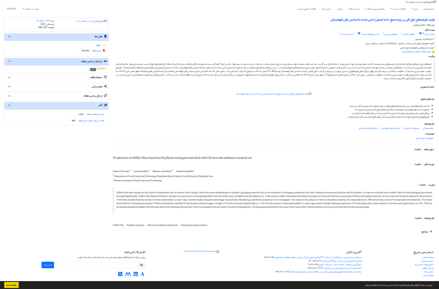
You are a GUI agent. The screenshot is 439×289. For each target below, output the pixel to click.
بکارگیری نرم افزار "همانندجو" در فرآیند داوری (339, 264)
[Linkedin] (135, 275)
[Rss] (120, 275)
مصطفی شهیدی (391, 34)
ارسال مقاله (353, 9)
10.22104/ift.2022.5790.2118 (416, 52)
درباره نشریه (428, 260)
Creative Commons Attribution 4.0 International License (224, 260)
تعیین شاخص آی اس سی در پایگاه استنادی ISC (334, 260)
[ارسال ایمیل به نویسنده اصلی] (423, 33)
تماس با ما (326, 9)
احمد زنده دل (347, 34)
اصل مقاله (91, 50)
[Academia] (142, 275)
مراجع (425, 231)
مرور (415, 9)
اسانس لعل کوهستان (390, 128)
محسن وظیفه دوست (370, 34)
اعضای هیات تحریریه (424, 264)
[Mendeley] (128, 275)
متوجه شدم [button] (11, 285)
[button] (363, 285)
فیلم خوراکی (428, 128)
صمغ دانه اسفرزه (411, 128)
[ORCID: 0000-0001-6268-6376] (420, 33)
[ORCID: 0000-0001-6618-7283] (359, 33)
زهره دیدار (430, 34)
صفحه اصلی (428, 9)
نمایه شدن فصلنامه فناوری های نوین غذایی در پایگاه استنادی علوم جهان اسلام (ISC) (323, 271)
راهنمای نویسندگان (376, 9)
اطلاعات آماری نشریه (306, 9)
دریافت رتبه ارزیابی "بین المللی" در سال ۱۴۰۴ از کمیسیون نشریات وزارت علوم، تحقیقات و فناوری (318, 257)
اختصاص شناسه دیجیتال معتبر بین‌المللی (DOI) (339, 268)
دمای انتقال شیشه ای (368, 128)
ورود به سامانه (32, 9)
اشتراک (48, 265)
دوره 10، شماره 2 (45, 20)
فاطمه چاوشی (408, 34)
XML (99, 45)
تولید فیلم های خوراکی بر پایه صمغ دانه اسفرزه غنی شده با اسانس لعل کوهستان (382, 19)
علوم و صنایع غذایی (425, 138)
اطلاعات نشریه (399, 9)
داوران (340, 9)
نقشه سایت (428, 275)
